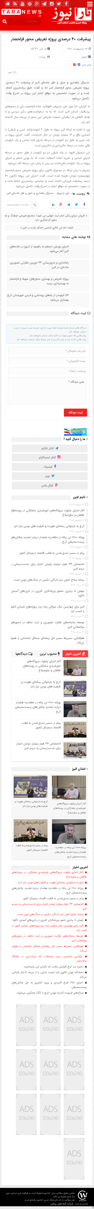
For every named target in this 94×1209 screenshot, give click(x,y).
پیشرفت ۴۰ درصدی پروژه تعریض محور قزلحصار (51, 39)
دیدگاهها (22, 653)
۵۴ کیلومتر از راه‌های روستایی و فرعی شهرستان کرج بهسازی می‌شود (38, 297)
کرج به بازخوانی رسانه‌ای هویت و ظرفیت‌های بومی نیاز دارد (41, 684)
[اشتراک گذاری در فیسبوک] (84, 205)
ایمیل (84, 57)
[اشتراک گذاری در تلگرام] (68, 205)
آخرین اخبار (73, 653)
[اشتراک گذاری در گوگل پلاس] (61, 205)
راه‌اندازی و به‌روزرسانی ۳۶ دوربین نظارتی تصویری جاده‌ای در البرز (39, 265)
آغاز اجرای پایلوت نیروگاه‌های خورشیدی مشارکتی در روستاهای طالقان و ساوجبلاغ (42, 666)
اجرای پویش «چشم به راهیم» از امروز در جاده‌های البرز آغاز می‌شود (39, 248)
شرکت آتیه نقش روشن (62, 1204)
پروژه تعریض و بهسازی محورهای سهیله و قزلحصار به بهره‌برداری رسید (39, 281)
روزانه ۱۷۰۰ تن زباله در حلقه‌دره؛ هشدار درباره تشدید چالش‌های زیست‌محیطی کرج (38, 707)
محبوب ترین (49, 653)
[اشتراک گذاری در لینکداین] (53, 205)
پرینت (43, 57)
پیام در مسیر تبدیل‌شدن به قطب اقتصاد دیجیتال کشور (41, 725)
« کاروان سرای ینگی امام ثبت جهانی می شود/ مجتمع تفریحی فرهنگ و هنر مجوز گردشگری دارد (45, 217)
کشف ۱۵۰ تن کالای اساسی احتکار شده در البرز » (47, 227)
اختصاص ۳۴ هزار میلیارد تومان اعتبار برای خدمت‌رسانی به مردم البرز (38, 746)
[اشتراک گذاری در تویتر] (76, 205)
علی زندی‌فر (63, 193)
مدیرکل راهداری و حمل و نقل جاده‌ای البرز (30, 193)
